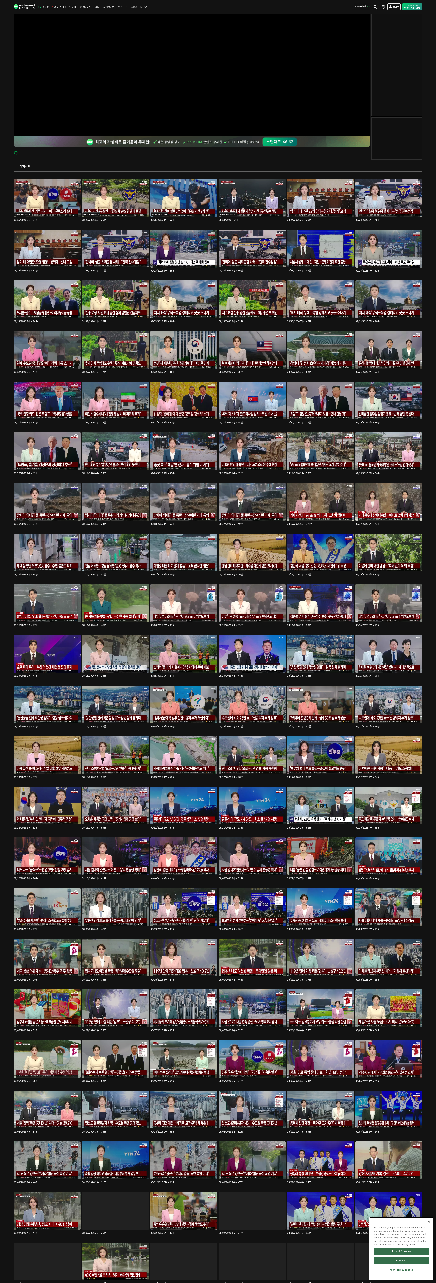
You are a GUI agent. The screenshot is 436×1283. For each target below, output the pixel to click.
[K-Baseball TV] (362, 6)
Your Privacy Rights (401, 1269)
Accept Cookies (401, 1251)
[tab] (25, 166)
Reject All (401, 1260)
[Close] (429, 1222)
